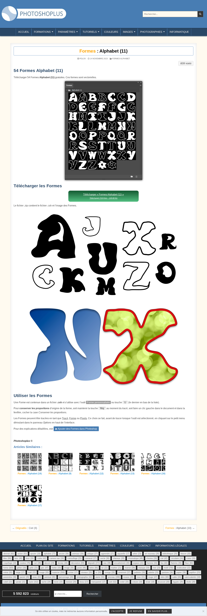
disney (63, 563)
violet (124, 582)
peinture (49, 577)
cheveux (118, 558)
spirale (20, 582)
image (69, 568)
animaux (78, 554)
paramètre (9, 577)
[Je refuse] (203, 611)
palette (153, 572)
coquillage (9, 563)
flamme (176, 563)
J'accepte (117, 611)
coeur (190, 558)
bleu (7, 558)
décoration (77, 563)
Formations (42, 31)
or (98, 572)
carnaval (91, 558)
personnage (66, 577)
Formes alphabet (121, 59)
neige (20, 572)
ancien (64, 554)
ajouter (35, 554)
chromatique (135, 558)
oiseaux (86, 572)
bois (18, 558)
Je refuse (135, 611)
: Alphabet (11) (103, 50)
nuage (44, 572)
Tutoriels (90, 31)
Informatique (179, 31)
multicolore (183, 568)
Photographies (151, 31)
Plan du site (44, 545)
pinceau (114, 577)
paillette (139, 572)
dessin (49, 563)
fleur (189, 563)
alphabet (49, 554)
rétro (165, 577)
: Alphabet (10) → (180, 528)
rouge (152, 577)
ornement (124, 572)
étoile (190, 582)
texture (71, 582)
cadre (41, 558)
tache (46, 582)
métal (7, 572)
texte (58, 582)
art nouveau (152, 554)
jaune (81, 568)
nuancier (58, 572)
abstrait (8, 554)
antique (92, 554)
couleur (25, 563)
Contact (145, 545)
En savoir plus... (159, 611)
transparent (98, 582)
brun (30, 558)
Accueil (23, 31)
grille (33, 568)
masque (143, 568)
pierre (99, 577)
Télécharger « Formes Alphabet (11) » (103, 196)
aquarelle (123, 554)
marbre (116, 568)
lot (104, 568)
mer (156, 568)
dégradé (94, 563)
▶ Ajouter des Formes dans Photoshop (76, 428)
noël (32, 572)
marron (130, 568)
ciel (163, 558)
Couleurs (111, 31)
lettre (93, 568)
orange (110, 572)
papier (181, 572)
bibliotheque (170, 554)
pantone (167, 572)
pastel (24, 577)
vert (112, 582)
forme (8, 568)
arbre (137, 554)
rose (141, 577)
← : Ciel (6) (24, 528)
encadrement (122, 563)
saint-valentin (192, 577)
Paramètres (66, 31)
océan (73, 572)
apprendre (107, 554)
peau (37, 577)
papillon (194, 572)
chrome (151, 558)
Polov (83, 59)
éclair (150, 582)
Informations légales (171, 545)
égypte (178, 582)
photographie (84, 577)
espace (138, 563)
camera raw (57, 558)
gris (44, 568)
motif (168, 568)
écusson (163, 582)
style (33, 582)
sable (176, 577)
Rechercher (92, 594)
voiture (137, 582)
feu (164, 563)
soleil (7, 582)
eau (107, 563)
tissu (84, 582)
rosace (128, 577)
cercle (104, 558)
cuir (37, 563)
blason (185, 554)
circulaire (177, 558)
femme (152, 563)
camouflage (74, 558)
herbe (56, 568)
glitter (21, 568)
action (22, 554)
